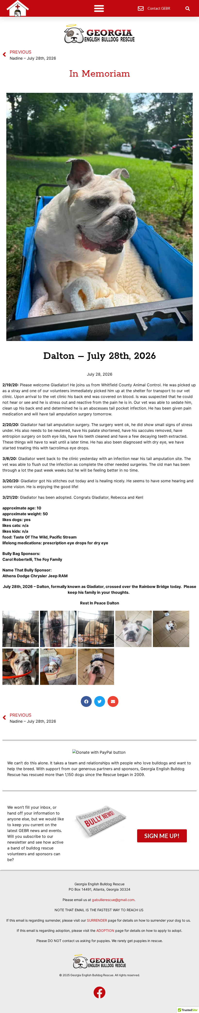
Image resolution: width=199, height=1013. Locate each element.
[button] (99, 8)
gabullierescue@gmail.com (113, 900)
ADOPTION (105, 930)
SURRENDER (97, 920)
